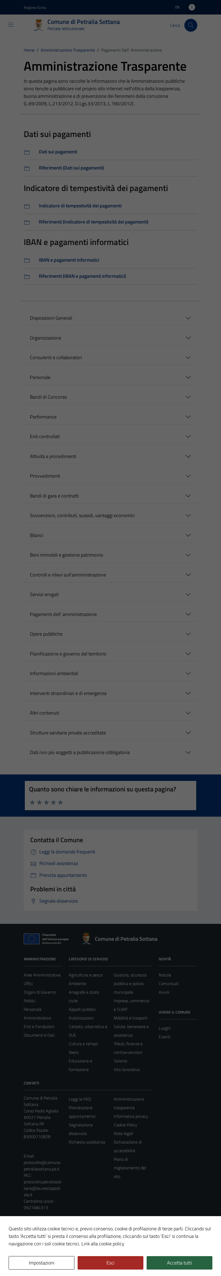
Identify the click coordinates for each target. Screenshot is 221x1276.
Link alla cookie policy (102, 1243)
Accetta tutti (179, 1262)
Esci (110, 1262)
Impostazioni (41, 1262)
